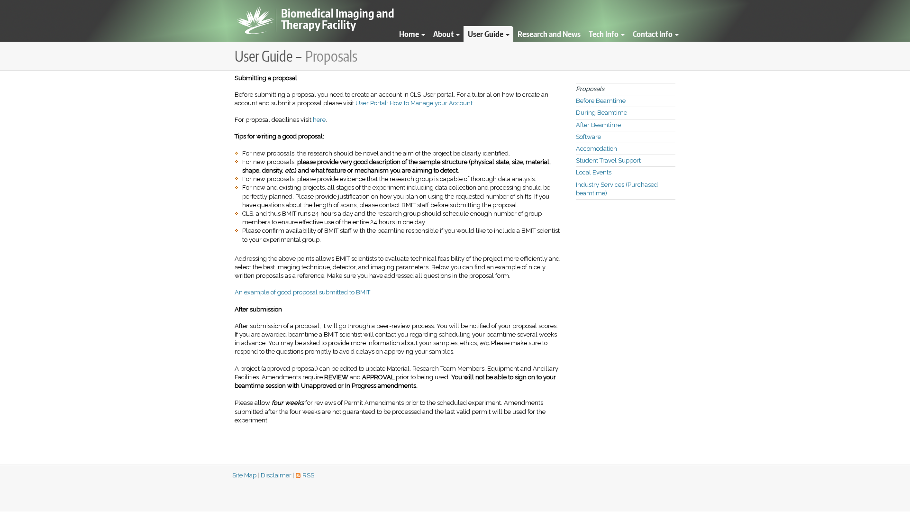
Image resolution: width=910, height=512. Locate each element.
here (319, 119)
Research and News (549, 33)
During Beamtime (601, 112)
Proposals (590, 88)
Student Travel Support (608, 160)
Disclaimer (276, 475)
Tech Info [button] (604, 33)
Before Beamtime (601, 100)
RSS (308, 475)
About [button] (444, 33)
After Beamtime (598, 124)
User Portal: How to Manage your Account (414, 103)
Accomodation (596, 148)
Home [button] (409, 33)
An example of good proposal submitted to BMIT (302, 292)
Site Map (244, 475)
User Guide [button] (486, 33)
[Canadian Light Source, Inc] (255, 21)
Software (588, 136)
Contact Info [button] (653, 33)
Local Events (593, 172)
